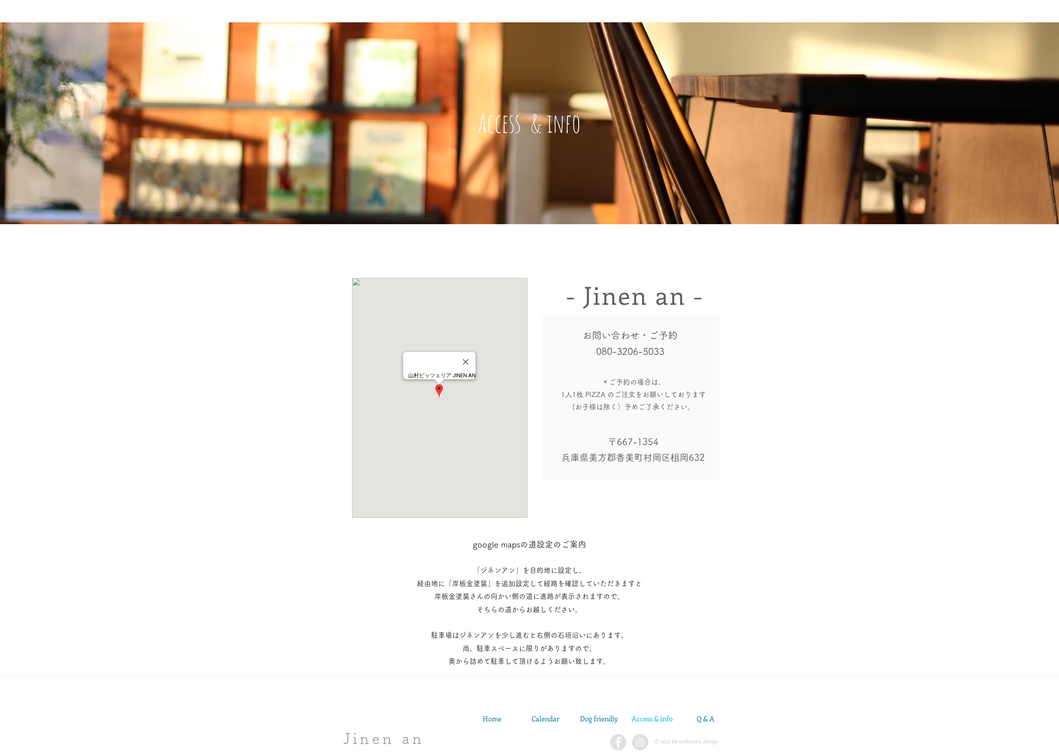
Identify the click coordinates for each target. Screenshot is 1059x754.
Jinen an (383, 738)
